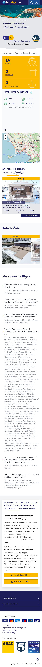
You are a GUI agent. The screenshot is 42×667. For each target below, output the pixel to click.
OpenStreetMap (27, 162)
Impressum (6, 625)
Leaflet (19, 162)
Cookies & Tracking (8, 633)
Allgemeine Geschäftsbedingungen (14, 628)
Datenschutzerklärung (9, 630)
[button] (5, 135)
